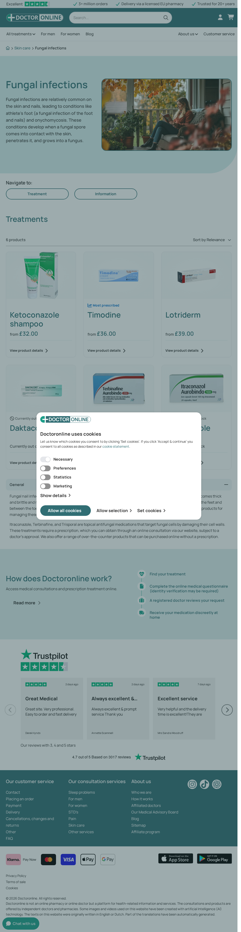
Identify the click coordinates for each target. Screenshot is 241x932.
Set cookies (149, 510)
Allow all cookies (64, 510)
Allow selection (112, 510)
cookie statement (115, 446)
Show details (53, 495)
